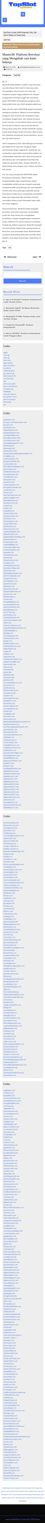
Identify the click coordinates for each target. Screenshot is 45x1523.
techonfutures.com (10, 1387)
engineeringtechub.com (12, 591)
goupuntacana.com (10, 1111)
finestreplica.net (9, 1304)
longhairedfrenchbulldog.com (14, 537)
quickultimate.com (10, 729)
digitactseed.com (9, 1202)
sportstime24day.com (11, 568)
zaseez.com (8, 1116)
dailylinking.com (9, 1155)
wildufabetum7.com (10, 808)
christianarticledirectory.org (13, 1073)
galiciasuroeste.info (10, 922)
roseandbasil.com (10, 984)
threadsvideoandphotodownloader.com (17, 453)
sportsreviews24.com (11, 607)
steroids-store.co (9, 971)
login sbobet (7, 363)
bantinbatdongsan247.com (13, 443)
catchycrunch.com (10, 1119)
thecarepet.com (9, 427)
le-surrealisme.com (10, 877)
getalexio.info (8, 680)
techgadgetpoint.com (11, 602)
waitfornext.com (9, 1332)
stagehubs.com (9, 1090)
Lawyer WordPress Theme (16, 1519)
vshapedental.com (10, 1400)
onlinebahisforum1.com (12, 1101)
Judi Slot (6, 40)
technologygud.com (10, 636)
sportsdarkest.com (10, 555)
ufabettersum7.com (10, 776)
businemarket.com (10, 542)
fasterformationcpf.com (12, 495)
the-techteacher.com (11, 1424)
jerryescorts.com (9, 594)
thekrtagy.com (8, 1413)
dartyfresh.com (9, 1148)
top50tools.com (9, 893)
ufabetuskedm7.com (11, 789)
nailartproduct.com (10, 1200)
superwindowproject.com (12, 1026)
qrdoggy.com (8, 633)
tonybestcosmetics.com (12, 1439)
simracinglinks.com (10, 872)
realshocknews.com (11, 638)
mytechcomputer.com (11, 1470)
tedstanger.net (8, 1322)
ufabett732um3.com (10, 1325)
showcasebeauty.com (11, 880)
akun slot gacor (9, 365)
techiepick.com (9, 1379)
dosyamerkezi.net (10, 875)
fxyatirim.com (8, 1171)
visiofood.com (8, 1364)
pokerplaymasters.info (11, 438)
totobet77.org (8, 766)
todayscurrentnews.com (12, 761)
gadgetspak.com (9, 1236)
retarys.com (8, 492)
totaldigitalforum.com (11, 1431)
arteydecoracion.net (10, 974)
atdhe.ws (6, 989)
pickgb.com (7, 641)
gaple (5, 352)
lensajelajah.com (9, 1135)
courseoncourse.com (11, 440)
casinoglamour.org (10, 1067)
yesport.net (7, 506)
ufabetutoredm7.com (11, 794)
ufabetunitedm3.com (11, 784)
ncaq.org (6, 1140)
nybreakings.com (9, 1408)
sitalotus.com (8, 654)
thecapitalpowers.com (11, 755)
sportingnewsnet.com (11, 565)
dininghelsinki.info (10, 1296)
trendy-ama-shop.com (11, 1358)
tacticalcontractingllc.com (12, 753)
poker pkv (7, 360)
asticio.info (7, 672)
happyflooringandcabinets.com (14, 628)
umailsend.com (9, 490)
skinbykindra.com (10, 1447)
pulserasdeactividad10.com (13, 1044)
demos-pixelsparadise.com (13, 864)
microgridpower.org (10, 709)
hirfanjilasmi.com (9, 701)
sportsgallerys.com (10, 581)
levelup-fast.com (9, 1247)
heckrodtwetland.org (11, 992)
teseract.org (7, 1356)
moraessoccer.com (10, 932)
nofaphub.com (8, 1122)
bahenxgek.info (9, 448)
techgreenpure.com (10, 1189)
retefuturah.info (9, 1312)
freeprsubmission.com (11, 1369)
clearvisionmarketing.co (12, 1335)
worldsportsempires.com (12, 659)
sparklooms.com (9, 750)
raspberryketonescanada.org (14, 1392)
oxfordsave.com (9, 519)
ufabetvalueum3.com (11, 1273)
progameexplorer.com (11, 1455)
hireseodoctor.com (10, 1241)
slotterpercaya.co (9, 740)
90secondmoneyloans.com (13, 1207)
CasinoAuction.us (10, 1013)
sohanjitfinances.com (11, 745)
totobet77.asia (8, 763)
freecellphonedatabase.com (13, 466)
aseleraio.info (8, 669)
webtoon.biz (7, 558)
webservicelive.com (10, 1478)
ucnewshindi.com (10, 464)
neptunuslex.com (9, 838)
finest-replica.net (9, 1345)
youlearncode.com (10, 1168)
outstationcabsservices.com (14, 1410)
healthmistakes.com (11, 643)
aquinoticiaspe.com (10, 534)
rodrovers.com (9, 1213)
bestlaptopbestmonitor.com (13, 979)
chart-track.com (9, 937)
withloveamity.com (10, 1166)
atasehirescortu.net (10, 589)
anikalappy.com (9, 1293)
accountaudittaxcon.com (12, 683)
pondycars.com (9, 1384)
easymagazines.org (10, 698)
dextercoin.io (8, 1070)
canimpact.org (8, 1034)
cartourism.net (8, 1039)
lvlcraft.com (7, 1205)
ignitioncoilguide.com (11, 1468)
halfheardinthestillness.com (13, 995)
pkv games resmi (10, 397)
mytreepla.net (8, 1249)
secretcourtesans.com (11, 1098)
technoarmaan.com (10, 1434)
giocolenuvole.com (10, 1161)
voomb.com (7, 599)
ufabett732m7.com (10, 1361)
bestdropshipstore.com (12, 1192)
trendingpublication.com (12, 768)
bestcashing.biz (9, 950)
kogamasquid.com (10, 1062)
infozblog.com (8, 961)
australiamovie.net (10, 828)
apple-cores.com (9, 1041)
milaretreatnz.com (10, 914)
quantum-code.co (10, 1338)
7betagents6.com (9, 1228)
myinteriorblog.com (10, 1374)
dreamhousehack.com (11, 1421)
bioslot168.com (9, 1473)
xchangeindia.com (10, 1416)
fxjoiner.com (8, 1444)
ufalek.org (7, 623)
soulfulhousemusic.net (11, 748)
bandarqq (6, 391)
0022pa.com (8, 906)
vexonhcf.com (8, 862)
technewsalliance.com (11, 1317)
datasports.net (8, 586)
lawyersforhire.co (9, 539)
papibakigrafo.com (10, 1028)
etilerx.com (7, 1301)
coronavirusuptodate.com (13, 1231)
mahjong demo (9, 371)
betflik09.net (7, 1137)
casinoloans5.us (9, 1010)
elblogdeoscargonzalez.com (14, 966)
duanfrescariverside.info (12, 1299)
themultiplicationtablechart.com (15, 1065)
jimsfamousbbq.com (11, 823)
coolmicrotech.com (10, 1418)
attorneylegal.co (9, 597)
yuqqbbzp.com (9, 1226)
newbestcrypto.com (10, 516)
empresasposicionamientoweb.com (16, 1436)
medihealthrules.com (11, 1395)
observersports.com (11, 529)
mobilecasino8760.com (12, 1005)
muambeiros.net (9, 958)
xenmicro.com (8, 1142)
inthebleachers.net (10, 1052)
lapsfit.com (7, 1244)
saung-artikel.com (10, 524)
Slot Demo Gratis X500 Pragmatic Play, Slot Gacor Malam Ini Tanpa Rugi (20, 33)
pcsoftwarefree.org (10, 1153)
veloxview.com (9, 800)
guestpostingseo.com (11, 433)
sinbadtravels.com (10, 477)
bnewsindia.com (9, 1377)
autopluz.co (7, 856)
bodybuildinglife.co (10, 631)
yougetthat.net (8, 511)
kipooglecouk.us (9, 1015)
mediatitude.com (9, 867)
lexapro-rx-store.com (11, 1054)
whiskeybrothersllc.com (12, 805)
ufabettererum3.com (11, 771)
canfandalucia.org (10, 1403)
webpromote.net (9, 968)
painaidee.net (8, 552)
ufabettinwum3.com (10, 782)
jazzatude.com (9, 903)
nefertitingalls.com (10, 1124)
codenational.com (10, 1452)
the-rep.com (8, 896)
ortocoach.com (9, 716)
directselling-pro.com (11, 1460)
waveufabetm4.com (10, 1283)
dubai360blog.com (10, 610)
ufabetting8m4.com (10, 1267)
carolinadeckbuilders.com (13, 888)
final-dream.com (9, 1343)
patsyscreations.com (11, 1127)
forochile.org (8, 935)
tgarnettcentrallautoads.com (13, 851)
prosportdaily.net (9, 1351)
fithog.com (7, 976)
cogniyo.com (8, 696)
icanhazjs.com (8, 1031)
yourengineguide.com (11, 1405)
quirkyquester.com (10, 732)
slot (9, 248)
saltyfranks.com (9, 898)
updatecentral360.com (11, 662)
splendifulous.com (10, 1259)
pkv (4, 405)
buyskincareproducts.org (12, 1057)
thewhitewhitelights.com (12, 987)
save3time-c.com (10, 859)
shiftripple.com (8, 737)
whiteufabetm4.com (10, 1291)
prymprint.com (8, 685)
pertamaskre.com (10, 451)
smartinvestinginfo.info (11, 1314)
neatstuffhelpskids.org (11, 929)
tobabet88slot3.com (10, 758)
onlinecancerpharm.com (12, 620)
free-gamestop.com (10, 474)
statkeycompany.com (11, 885)
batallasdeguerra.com (11, 924)
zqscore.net (7, 667)
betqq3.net (7, 1007)
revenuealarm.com (10, 1463)
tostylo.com (7, 508)
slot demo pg (8, 379)
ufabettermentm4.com (11, 774)
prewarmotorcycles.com (12, 870)
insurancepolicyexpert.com (13, 883)
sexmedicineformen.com (12, 735)
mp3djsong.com (9, 833)
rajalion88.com (8, 1108)
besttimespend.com (10, 690)
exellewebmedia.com (11, 472)
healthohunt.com (9, 1309)
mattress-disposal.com (12, 625)
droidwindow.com (9, 1366)
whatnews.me (8, 1340)
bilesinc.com (8, 911)
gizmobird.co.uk (9, 830)
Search (8, 267)
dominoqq (7, 402)
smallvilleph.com (9, 919)
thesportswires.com (10, 560)
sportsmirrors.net (9, 584)
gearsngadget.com (10, 1239)
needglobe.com (9, 714)
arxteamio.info (8, 677)
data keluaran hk (9, 376)
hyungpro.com (8, 563)
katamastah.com (9, 664)
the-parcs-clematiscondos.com (15, 422)
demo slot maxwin (10, 386)
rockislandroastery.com (12, 1457)
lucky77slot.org (9, 612)
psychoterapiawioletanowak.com (15, 727)
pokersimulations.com (11, 1252)
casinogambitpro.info (11, 435)
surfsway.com (8, 1197)
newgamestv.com (10, 578)
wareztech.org (8, 482)
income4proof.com (10, 1129)
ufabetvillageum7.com (11, 1278)
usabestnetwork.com (11, 485)
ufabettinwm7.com (10, 779)
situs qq (6, 355)
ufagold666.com (9, 1371)
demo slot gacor (9, 399)
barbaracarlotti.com (10, 1047)
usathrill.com (8, 1398)
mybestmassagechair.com (13, 997)
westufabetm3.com (10, 802)
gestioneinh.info (9, 1348)
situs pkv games (9, 394)
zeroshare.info (8, 909)
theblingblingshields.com (12, 573)
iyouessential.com (10, 1163)
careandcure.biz (9, 693)
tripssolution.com (9, 1215)
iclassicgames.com (10, 521)
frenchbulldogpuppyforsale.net (14, 1060)
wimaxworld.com (9, 945)
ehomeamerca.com (10, 1184)
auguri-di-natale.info (10, 841)
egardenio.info (8, 675)
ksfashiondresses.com (12, 646)
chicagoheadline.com (11, 1103)
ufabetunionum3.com (11, 1270)
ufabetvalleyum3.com (11, 797)
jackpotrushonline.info (11, 461)
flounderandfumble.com (12, 1306)
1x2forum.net (8, 1093)
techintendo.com (9, 1187)
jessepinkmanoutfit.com (12, 487)
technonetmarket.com (11, 1319)
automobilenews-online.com (13, 1426)
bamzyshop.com (9, 1382)
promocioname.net (10, 942)
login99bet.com (9, 1096)
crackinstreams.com (11, 1233)
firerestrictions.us (9, 953)
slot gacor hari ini (7, 1494)
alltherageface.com (10, 1450)
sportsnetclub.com (10, 513)
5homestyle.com (9, 1075)
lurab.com (7, 1465)
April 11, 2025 (10, 67)
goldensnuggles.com (11, 498)
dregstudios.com (9, 927)
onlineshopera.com (10, 1145)
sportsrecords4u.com (11, 1262)
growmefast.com (9, 615)
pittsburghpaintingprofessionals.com (16, 722)
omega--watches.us (10, 846)
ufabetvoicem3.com (10, 1280)
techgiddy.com (8, 456)
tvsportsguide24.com (11, 604)
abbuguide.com (9, 1174)
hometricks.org (9, 703)
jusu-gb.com (8, 425)
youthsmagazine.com (11, 550)
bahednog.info (8, 446)
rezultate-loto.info (9, 1257)
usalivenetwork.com (11, 459)
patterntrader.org (9, 649)
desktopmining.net (10, 1049)
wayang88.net (8, 1286)
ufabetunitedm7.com (11, 787)
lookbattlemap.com (10, 500)
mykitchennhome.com (11, 1018)
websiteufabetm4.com (11, 1288)
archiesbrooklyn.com (11, 955)
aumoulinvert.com (10, 1021)
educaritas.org (8, 1132)
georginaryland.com (10, 981)
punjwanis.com (9, 420)
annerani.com (8, 901)
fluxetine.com (8, 1002)
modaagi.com (8, 916)
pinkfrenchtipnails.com (11, 576)
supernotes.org (9, 657)
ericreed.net (7, 1000)
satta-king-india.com (11, 1218)
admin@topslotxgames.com (30, 67)
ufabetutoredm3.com (11, 792)
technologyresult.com (11, 1176)
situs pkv (11, 1498)
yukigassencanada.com (12, 1220)
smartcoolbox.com (10, 742)
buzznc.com (8, 1442)
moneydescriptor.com (11, 547)
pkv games (11, 1491)
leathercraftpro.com (10, 706)
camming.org (8, 1106)
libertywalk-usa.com (11, 825)
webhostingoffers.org (11, 1179)
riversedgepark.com (11, 1114)
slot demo (7, 368)
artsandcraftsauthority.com (13, 1476)
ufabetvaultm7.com (10, 1275)
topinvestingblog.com (11, 890)
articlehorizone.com (10, 1223)
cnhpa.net (7, 651)
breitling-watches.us (10, 849)
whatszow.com (9, 1181)
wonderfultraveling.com (12, 940)
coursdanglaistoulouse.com (13, 836)
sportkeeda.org (9, 688)
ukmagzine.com (9, 480)
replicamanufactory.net (12, 1254)
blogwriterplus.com (10, 430)
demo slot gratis (9, 384)
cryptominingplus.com (11, 532)
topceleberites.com (10, 1265)
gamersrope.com (9, 469)
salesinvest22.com (10, 1353)
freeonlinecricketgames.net (13, 948)
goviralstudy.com (9, 1036)
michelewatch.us (9, 844)
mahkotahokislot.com (11, 617)
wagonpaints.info (9, 1330)
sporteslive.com (9, 571)
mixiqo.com (7, 711)
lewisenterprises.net (10, 1150)
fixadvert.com (8, 854)
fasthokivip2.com (9, 526)
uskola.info (7, 1327)
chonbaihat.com (9, 963)
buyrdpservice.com (10, 503)
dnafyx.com (7, 1158)
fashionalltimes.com (10, 1429)
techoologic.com (9, 1390)
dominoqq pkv (16, 1488)
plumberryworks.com (11, 724)
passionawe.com (9, 719)
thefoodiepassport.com (12, 1023)
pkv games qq (8, 373)
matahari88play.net (10, 545)
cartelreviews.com (10, 1194)
